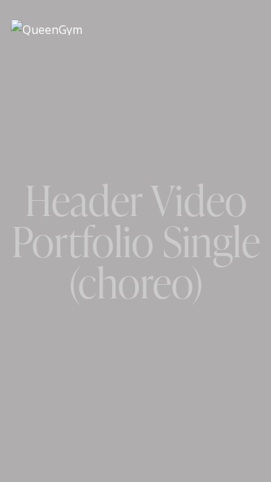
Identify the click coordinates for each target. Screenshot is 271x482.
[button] (255, 26)
